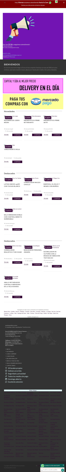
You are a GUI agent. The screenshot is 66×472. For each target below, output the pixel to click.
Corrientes (38, 311)
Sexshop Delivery (31, 432)
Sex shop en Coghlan (32, 395)
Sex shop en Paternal (55, 402)
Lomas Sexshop (31, 429)
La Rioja (12, 313)
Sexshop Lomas (19, 456)
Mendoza (22, 311)
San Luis (54, 311)
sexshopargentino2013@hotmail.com (12, 55)
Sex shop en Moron (9, 402)
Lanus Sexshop (54, 436)
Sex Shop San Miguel (21, 426)
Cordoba (13, 311)
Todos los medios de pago (18, 376)
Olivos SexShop (54, 416)
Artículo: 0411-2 (28, 191)
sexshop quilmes (43, 446)
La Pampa (48, 311)
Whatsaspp (12, 56)
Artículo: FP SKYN (49, 129)
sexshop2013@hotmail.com (16, 343)
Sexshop (41, 453)
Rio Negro (50, 313)
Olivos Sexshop (31, 419)
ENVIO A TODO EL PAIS (13, 361)
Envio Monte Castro (9, 446)
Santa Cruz (55, 313)
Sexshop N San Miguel (44, 449)
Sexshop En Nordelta (21, 439)
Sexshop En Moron (8, 439)
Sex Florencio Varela (44, 395)
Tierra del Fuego (39, 313)
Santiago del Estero (21, 313)
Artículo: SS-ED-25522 (9, 223)
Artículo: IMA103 (28, 258)
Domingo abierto (14, 379)
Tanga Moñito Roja (12, 149)
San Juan (58, 311)
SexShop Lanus (31, 456)
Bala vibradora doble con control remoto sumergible (13, 217)
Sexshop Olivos (19, 449)
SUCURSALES (10, 351)
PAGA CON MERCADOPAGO (14, 363)
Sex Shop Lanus (8, 419)
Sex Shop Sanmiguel (32, 426)
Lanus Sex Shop (20, 443)
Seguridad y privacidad (17, 374)
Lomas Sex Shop (20, 432)
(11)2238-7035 (15, 342)
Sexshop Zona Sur (8, 453)
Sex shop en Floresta (44, 399)
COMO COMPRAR (11, 354)
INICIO (8, 349)
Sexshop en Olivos (43, 439)
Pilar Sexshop (7, 416)
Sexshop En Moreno (44, 436)
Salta (15, 313)
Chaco (10, 315)
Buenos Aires (7, 311)
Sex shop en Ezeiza (8, 399)
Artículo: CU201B (9, 192)
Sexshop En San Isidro (21, 446)
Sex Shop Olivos (8, 422)
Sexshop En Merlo (31, 436)
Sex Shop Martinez (55, 419)
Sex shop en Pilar (20, 405)
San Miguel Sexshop (9, 405)
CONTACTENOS (11, 365)
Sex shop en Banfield (21, 392)
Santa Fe (17, 311)
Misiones (43, 311)
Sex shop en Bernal (43, 392)
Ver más (6, 134)
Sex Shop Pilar (30, 422)
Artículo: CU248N (9, 129)
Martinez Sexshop (8, 426)
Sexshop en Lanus (54, 432)
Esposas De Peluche (9, 456)
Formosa (32, 313)
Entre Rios (32, 311)
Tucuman (27, 311)
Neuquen (6, 315)
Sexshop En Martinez (21, 436)
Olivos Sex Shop (20, 422)
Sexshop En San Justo (32, 446)
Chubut (45, 313)
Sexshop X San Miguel (32, 449)
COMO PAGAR (10, 356)
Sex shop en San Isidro (56, 405)
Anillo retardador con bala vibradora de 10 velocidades (12, 284)
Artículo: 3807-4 (8, 258)
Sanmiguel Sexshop (20, 402)
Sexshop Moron (54, 449)
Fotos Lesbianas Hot (44, 456)
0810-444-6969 (10, 131)
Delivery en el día (14, 371)
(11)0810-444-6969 (15, 340)
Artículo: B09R (8, 158)
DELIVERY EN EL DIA (12, 358)
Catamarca (6, 313)
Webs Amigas (33, 390)
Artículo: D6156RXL (49, 192)
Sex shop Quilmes (43, 422)
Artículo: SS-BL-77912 (9, 291)
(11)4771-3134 (6, 53)
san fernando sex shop (44, 405)
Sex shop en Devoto (55, 395)
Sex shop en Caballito (55, 392)
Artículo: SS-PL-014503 (49, 260)
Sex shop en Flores (20, 399)
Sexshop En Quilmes (32, 443)
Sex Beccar (30, 399)
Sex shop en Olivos (32, 402)
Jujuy (28, 313)
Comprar (17, 135)
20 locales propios (15, 368)
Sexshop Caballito (8, 432)
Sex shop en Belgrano (9, 392)
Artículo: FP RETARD (29, 129)
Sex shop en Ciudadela (21, 395)
